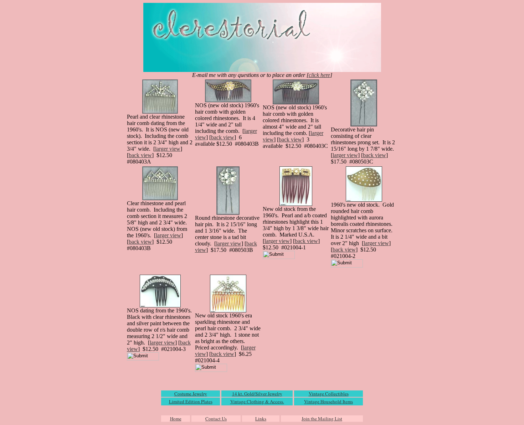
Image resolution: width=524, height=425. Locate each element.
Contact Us (216, 418)
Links (260, 418)
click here (319, 75)
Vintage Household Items (328, 401)
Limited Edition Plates (190, 401)
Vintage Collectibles (329, 393)
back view (140, 155)
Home (175, 418)
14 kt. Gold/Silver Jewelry (257, 393)
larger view (167, 149)
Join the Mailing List (322, 418)
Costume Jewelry (190, 393)
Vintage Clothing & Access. (257, 401)
